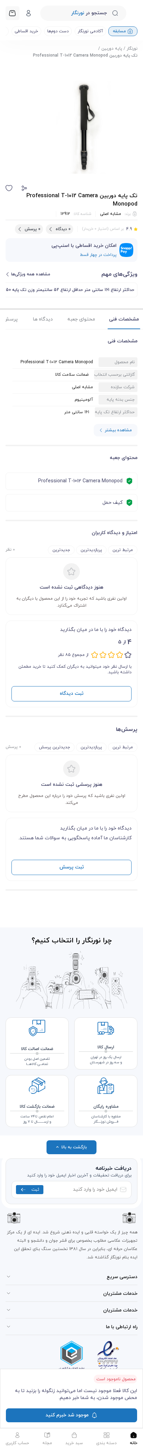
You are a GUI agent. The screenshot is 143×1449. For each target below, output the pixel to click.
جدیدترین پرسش (54, 747)
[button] (24, 188)
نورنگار (132, 48)
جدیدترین (61, 550)
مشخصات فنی (124, 319)
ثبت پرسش (71, 867)
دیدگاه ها (43, 319)
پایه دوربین (111, 48)
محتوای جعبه (81, 319)
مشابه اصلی (110, 214)
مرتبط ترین (122, 550)
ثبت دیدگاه (72, 693)
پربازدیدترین (91, 550)
